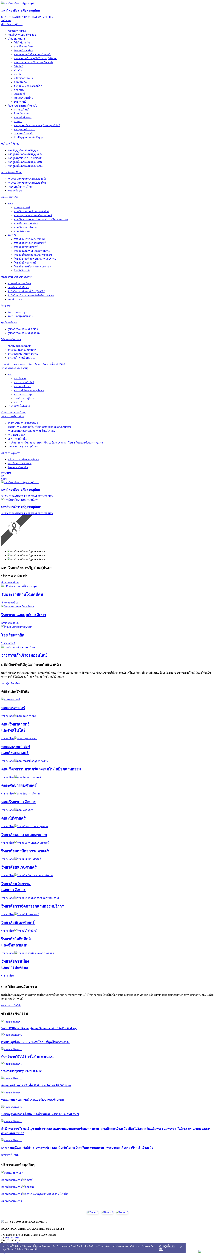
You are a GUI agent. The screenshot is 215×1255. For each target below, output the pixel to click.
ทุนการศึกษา (15, 190)
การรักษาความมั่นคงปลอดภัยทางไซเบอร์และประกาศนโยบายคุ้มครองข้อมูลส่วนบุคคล (55, 442)
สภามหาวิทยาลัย (17, 30)
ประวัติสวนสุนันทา (24, 46)
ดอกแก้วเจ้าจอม (22, 117)
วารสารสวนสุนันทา (24, 398)
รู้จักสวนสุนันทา (16, 38)
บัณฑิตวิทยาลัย (22, 270)
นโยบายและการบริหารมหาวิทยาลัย (33, 62)
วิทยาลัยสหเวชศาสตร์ (26, 247)
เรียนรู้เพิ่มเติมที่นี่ (167, 1248)
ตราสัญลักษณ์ (21, 109)
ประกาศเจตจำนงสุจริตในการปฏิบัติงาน (35, 58)
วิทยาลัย (12, 235)
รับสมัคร (15, 683)
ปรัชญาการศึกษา (23, 78)
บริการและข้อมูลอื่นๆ (13, 416)
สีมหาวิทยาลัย (21, 113)
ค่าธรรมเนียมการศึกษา (20, 186)
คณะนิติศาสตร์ (22, 231)
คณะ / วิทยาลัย (9, 197)
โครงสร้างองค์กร (23, 50)
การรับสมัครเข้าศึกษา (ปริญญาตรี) (27, 178)
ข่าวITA (18, 402)
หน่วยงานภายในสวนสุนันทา (23, 459)
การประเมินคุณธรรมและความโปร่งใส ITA (31, 430)
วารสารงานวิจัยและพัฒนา (22, 349)
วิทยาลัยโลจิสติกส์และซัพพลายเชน (33, 254)
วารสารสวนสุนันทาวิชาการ (23, 353)
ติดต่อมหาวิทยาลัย (18, 467)
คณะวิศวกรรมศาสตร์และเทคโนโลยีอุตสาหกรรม (41, 219)
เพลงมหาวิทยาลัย (23, 133)
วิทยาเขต (6, 305)
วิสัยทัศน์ (18, 66)
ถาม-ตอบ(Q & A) (17, 434)
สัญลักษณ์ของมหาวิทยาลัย (22, 105)
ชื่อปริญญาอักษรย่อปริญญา (29, 137)
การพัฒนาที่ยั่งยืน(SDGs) (51, 364)
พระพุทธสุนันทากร (24, 129)
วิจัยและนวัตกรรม (11, 339)
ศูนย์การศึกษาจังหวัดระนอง (23, 329)
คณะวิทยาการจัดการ (25, 227)
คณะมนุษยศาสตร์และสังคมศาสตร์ (33, 215)
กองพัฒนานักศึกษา (18, 287)
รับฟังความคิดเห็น (17, 438)
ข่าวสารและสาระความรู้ (14, 368)
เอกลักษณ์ (19, 94)
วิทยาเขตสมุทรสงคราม (20, 316)
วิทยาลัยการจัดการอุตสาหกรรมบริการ (35, 258)
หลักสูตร (6, 683)
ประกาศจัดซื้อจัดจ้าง (19, 406)
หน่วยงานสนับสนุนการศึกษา (17, 277)
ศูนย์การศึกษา (9, 322)
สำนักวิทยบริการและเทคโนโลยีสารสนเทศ (31, 295)
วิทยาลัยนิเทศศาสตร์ (25, 262)
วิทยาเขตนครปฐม (17, 312)
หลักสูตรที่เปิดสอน (11, 143)
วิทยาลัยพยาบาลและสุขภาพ (29, 239)
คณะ (10, 203)
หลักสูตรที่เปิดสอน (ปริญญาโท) (25, 162)
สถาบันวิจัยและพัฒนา (19, 346)
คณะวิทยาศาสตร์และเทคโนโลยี (31, 211)
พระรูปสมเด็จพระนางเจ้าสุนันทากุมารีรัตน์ (37, 125)
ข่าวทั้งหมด (20, 378)
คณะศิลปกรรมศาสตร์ (26, 223)
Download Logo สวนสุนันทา (23, 446)
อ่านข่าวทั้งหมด (10, 1155)
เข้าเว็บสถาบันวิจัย (11, 1005)
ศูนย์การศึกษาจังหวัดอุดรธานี (24, 333)
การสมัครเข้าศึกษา (11, 172)
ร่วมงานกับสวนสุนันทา (13, 412)
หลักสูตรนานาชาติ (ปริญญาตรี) (25, 158)
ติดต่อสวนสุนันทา (10, 453)
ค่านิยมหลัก (20, 82)
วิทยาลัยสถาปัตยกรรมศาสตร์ (30, 243)
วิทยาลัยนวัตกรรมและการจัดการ (32, 250)
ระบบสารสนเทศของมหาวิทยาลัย (19, 364)
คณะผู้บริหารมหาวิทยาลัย (22, 34)
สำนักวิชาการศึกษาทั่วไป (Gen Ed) (26, 291)
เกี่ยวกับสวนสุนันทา (12, 24)
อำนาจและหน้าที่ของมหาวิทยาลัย (32, 54)
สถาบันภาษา (15, 299)
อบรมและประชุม (23, 394)
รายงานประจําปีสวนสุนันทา (23, 423)
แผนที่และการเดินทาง (19, 463)
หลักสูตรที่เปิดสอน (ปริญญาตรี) (25, 154)
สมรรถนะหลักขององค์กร (28, 86)
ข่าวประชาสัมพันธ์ (24, 382)
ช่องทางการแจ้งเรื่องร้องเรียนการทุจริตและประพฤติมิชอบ (39, 427)
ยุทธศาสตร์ (20, 101)
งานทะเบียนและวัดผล (19, 283)
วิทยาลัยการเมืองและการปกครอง (32, 266)
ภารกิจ (17, 74)
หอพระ (18, 121)
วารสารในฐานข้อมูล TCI (21, 357)
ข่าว (10, 374)
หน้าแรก (6, 20)
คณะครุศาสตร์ (22, 207)
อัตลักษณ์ (19, 90)
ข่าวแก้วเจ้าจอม (22, 386)
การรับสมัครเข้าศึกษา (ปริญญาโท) (27, 182)
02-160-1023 (12, 1237)
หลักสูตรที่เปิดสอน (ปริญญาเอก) (25, 166)
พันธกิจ (18, 70)
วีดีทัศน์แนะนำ (22, 42)
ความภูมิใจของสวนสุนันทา (29, 390)
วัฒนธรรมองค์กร (23, 97)
